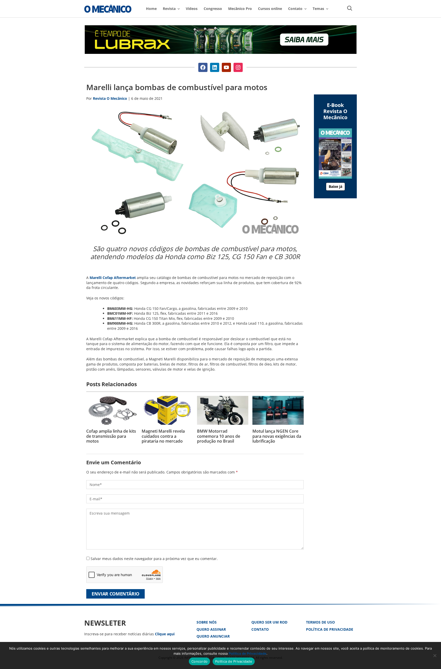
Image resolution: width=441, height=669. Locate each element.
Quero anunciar (213, 636)
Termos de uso (320, 622)
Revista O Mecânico (107, 9)
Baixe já (335, 186)
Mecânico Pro (240, 8)
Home (151, 8)
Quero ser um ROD (269, 622)
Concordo (199, 661)
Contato (260, 629)
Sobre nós (207, 622)
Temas (318, 8)
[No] (434, 655)
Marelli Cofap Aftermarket (113, 277)
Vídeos (192, 8)
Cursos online (270, 8)
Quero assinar (211, 629)
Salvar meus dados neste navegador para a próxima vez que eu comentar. (154, 558)
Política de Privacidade (329, 629)
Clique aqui (165, 633)
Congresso (213, 8)
